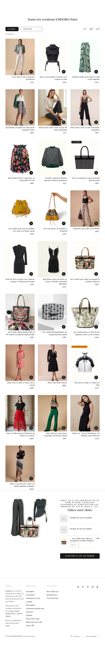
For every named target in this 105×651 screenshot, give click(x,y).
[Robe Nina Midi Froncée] (52, 362)
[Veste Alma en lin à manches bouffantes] (20, 57)
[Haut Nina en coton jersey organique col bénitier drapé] (52, 413)
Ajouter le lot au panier (79, 556)
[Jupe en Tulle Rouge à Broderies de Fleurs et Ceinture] (20, 413)
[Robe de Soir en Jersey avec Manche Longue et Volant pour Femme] (20, 259)
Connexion (30, 595)
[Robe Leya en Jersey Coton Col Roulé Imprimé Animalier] (20, 464)
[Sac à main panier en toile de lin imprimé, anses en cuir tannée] (85, 312)
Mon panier (30, 605)
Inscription (30, 591)
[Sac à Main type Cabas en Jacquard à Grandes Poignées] (85, 259)
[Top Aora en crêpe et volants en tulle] (85, 362)
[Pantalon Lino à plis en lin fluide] (85, 208)
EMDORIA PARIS (16, 636)
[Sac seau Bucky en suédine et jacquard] (52, 208)
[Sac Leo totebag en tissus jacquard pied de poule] (85, 158)
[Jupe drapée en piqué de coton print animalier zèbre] (20, 107)
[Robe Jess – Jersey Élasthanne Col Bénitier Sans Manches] (85, 413)
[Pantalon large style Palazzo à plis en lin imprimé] (85, 57)
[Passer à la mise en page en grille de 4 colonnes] (97, 29)
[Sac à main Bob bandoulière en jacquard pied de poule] (52, 312)
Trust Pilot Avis (52, 598)
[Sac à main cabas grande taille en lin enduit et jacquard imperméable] (20, 312)
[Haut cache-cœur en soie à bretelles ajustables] (85, 107)
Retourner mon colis (34, 622)
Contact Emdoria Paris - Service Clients (13, 613)
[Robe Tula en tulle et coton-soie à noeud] (20, 362)
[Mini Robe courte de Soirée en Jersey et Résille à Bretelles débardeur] (52, 259)
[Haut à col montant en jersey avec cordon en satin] (52, 57)
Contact (29, 615)
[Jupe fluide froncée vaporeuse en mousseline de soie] (20, 158)
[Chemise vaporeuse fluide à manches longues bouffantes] (52, 158)
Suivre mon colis (32, 619)
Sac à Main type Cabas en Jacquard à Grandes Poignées (82, 539)
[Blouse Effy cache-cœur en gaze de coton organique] (52, 107)
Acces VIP (30, 626)
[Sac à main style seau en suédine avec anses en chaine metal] (20, 208)
